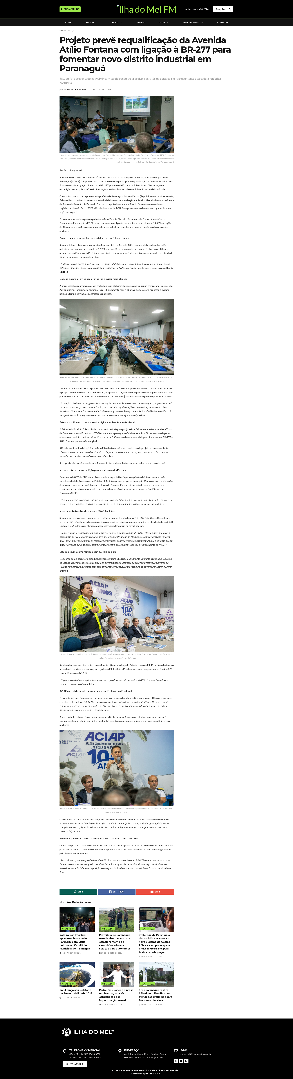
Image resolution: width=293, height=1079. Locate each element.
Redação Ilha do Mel (75, 89)
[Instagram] (176, 1061)
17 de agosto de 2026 (151, 956)
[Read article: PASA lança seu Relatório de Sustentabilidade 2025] (77, 974)
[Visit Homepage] (146, 9)
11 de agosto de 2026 (151, 1005)
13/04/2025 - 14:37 (101, 89)
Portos (163, 22)
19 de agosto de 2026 (111, 953)
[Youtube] (181, 1061)
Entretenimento (193, 22)
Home (68, 22)
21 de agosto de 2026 (72, 953)
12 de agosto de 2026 (111, 1005)
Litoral (140, 22)
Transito (115, 22)
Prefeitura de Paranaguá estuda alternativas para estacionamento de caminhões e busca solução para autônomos (114, 942)
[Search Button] (230, 9)
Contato (222, 22)
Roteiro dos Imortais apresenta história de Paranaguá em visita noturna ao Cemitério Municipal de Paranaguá (75, 942)
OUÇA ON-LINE (71, 9)
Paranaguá (71, 31)
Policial (91, 22)
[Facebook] (186, 1061)
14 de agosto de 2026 (72, 998)
